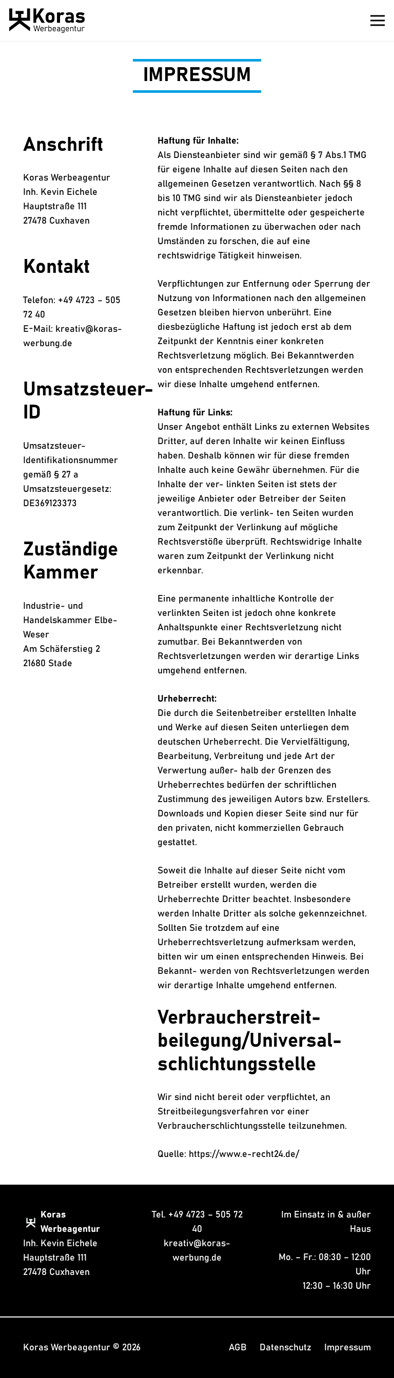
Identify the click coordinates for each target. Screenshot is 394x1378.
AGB (238, 1347)
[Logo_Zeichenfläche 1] (47, 20)
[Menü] (377, 20)
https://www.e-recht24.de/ (244, 1154)
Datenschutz (285, 1347)
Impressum (347, 1347)
